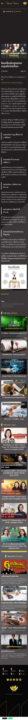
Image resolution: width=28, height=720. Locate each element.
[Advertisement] (14, 29)
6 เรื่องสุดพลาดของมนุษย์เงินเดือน (14, 397)
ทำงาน (9, 304)
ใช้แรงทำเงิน (9, 306)
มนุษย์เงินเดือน (15, 304)
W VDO (5, 674)
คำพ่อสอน (22, 671)
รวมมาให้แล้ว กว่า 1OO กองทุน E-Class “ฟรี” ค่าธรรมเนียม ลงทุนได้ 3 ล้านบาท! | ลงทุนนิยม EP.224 (14, 447)
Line (9, 83)
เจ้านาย (3, 306)
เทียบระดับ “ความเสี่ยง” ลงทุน (14, 419)
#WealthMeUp (5, 294)
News (13, 674)
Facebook (4, 83)
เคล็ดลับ (22, 304)
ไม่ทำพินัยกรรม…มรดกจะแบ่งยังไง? (14, 354)
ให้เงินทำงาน (13, 671)
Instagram (19, 83)
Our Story (23, 674)
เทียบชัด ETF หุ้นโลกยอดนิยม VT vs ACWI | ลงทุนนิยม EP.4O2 (14, 521)
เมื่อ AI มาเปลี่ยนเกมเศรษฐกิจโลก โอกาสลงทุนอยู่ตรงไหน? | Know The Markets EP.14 (14, 546)
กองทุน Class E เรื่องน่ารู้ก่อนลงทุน (14, 376)
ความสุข (3, 304)
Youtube (13, 83)
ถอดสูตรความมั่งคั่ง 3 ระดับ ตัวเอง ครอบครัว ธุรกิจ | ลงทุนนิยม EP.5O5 (14, 498)
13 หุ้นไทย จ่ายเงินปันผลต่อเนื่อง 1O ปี (14, 333)
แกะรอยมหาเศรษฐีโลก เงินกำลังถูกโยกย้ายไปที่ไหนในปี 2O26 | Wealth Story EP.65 (14, 473)
